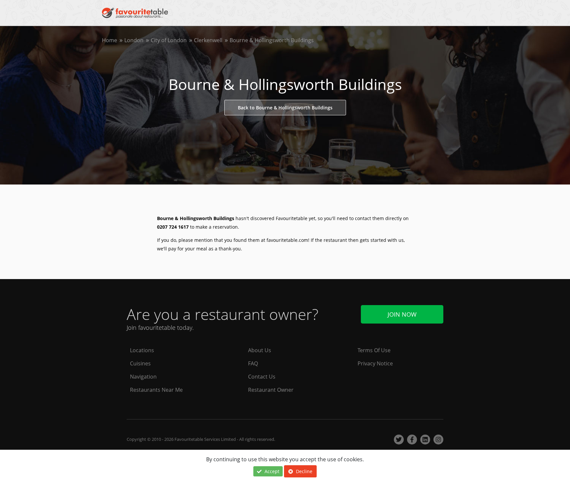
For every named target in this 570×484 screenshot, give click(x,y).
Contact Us (261, 376)
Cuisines (140, 363)
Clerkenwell (208, 40)
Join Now (402, 314)
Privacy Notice (375, 363)
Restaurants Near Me (156, 389)
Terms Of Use (374, 350)
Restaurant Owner (271, 389)
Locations (142, 350)
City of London (169, 40)
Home (109, 40)
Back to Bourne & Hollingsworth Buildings (285, 107)
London (133, 40)
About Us (259, 350)
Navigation (143, 376)
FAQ (253, 363)
